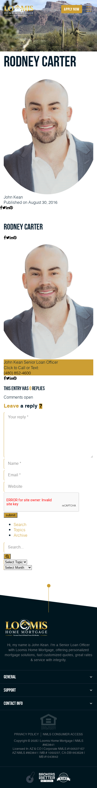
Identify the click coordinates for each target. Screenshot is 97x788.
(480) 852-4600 (17, 373)
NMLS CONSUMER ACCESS (63, 734)
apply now (71, 9)
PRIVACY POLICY (26, 734)
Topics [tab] (19, 529)
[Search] (7, 556)
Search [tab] (20, 524)
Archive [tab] (20, 535)
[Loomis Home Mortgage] (19, 10)
